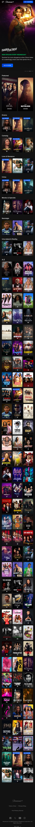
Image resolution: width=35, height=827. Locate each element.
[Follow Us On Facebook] (10, 818)
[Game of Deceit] (28, 443)
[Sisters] (7, 727)
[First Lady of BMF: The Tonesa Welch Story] (28, 427)
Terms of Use (12, 806)
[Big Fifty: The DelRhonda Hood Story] (17, 269)
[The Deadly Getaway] (7, 395)
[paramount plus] (9, 2)
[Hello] (7, 474)
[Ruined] (17, 696)
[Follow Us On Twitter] (15, 818)
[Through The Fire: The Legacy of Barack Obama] (17, 743)
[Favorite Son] (28, 411)
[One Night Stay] (7, 648)
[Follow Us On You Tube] (20, 818)
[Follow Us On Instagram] (24, 818)
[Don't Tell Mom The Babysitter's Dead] (28, 395)
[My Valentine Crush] (7, 616)
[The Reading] (28, 664)
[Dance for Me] (7, 379)
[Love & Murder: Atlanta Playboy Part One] (7, 537)
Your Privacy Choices (17, 810)
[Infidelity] (7, 506)
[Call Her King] (28, 332)
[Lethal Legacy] (7, 522)
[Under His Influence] (17, 775)
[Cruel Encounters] (28, 363)
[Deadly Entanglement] (28, 379)
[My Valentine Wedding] (17, 616)
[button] (3, 2)
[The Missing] (7, 585)
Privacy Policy (22, 806)
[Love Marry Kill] (28, 537)
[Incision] (28, 490)
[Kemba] (17, 506)
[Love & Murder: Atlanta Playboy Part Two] (17, 537)
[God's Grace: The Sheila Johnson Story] (17, 458)
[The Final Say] (7, 427)
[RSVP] (17, 664)
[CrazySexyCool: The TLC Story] (17, 363)
